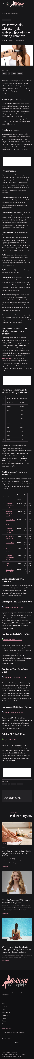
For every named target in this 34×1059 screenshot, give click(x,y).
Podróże (4, 1018)
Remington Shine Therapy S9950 (10, 505)
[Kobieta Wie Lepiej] (17, 4)
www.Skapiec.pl (7, 358)
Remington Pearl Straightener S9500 (10, 522)
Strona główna (6, 13)
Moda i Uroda (15, 13)
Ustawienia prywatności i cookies (12, 1056)
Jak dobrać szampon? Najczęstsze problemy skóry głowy (16, 901)
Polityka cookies (21, 1054)
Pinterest (14, 73)
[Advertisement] (17, 161)
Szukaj (17, 1042)
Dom (3, 1003)
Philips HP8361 (10, 542)
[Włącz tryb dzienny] (7, 4)
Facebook (4, 73)
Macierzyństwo (6, 1012)
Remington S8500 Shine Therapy (9, 530)
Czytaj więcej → (7, 866)
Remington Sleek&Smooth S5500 (10, 557)
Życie (3, 1024)
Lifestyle (4, 1009)
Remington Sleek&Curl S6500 (9, 513)
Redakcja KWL (9, 40)
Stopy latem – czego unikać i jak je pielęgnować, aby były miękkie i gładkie (16, 853)
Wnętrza (4, 1021)
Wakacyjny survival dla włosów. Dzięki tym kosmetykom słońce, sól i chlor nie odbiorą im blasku (16, 949)
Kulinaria (4, 1006)
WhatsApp (20, 73)
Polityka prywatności (8, 1054)
